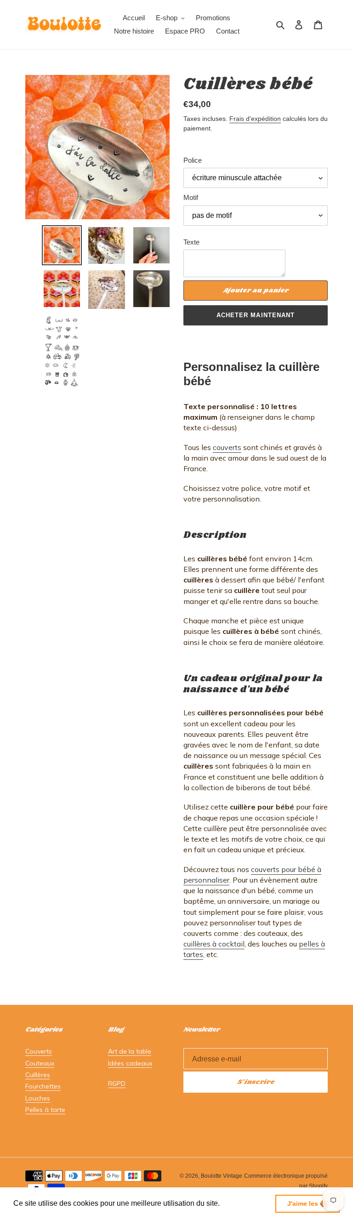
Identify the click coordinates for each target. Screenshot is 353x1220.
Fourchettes (43, 1086)
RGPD (116, 1083)
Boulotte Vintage (221, 1176)
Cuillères (37, 1075)
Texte (191, 242)
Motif (190, 197)
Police (192, 160)
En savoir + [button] (241, 1203)
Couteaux (39, 1063)
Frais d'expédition (255, 118)
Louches (37, 1098)
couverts (227, 447)
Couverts (38, 1051)
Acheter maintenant (255, 315)
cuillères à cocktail (214, 943)
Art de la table (129, 1051)
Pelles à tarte (45, 1110)
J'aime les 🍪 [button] (307, 1203)
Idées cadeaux (130, 1063)
